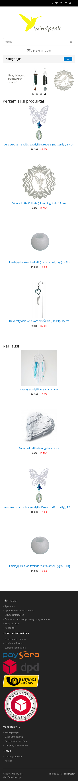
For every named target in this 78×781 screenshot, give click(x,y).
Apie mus (10, 606)
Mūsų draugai (12, 623)
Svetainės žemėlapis (15, 647)
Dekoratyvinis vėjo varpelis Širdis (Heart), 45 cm (39, 321)
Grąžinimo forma (13, 643)
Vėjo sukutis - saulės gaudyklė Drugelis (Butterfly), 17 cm (39, 144)
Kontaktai (10, 627)
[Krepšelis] (61, 2)
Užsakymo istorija (14, 736)
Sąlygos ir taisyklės (14, 614)
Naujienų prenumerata (16, 745)
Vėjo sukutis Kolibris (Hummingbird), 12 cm (39, 203)
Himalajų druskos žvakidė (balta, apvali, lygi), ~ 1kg (39, 262)
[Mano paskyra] (71, 2)
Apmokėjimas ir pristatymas (19, 610)
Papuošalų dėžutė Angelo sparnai (39, 448)
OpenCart (17, 773)
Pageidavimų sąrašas (16, 741)
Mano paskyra (12, 732)
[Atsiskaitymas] (66, 2)
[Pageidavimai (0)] (56, 2)
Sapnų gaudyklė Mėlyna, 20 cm (39, 389)
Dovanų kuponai (13, 756)
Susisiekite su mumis (15, 639)
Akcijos (8, 760)
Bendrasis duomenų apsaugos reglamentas (27, 619)
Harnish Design (67, 773)
